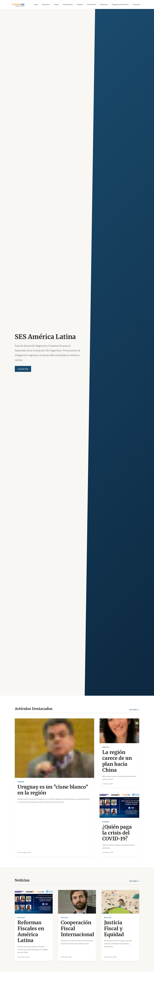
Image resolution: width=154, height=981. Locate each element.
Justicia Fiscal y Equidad (114, 928)
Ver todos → (134, 709)
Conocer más (23, 369)
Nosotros (46, 4)
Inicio (36, 4)
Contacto (136, 4)
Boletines (104, 4)
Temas (56, 4)
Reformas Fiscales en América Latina (30, 931)
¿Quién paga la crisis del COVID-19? (117, 833)
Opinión (80, 4)
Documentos (68, 4)
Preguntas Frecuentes (120, 4)
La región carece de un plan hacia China (117, 761)
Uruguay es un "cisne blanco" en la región (52, 790)
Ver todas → (134, 881)
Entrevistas (91, 4)
